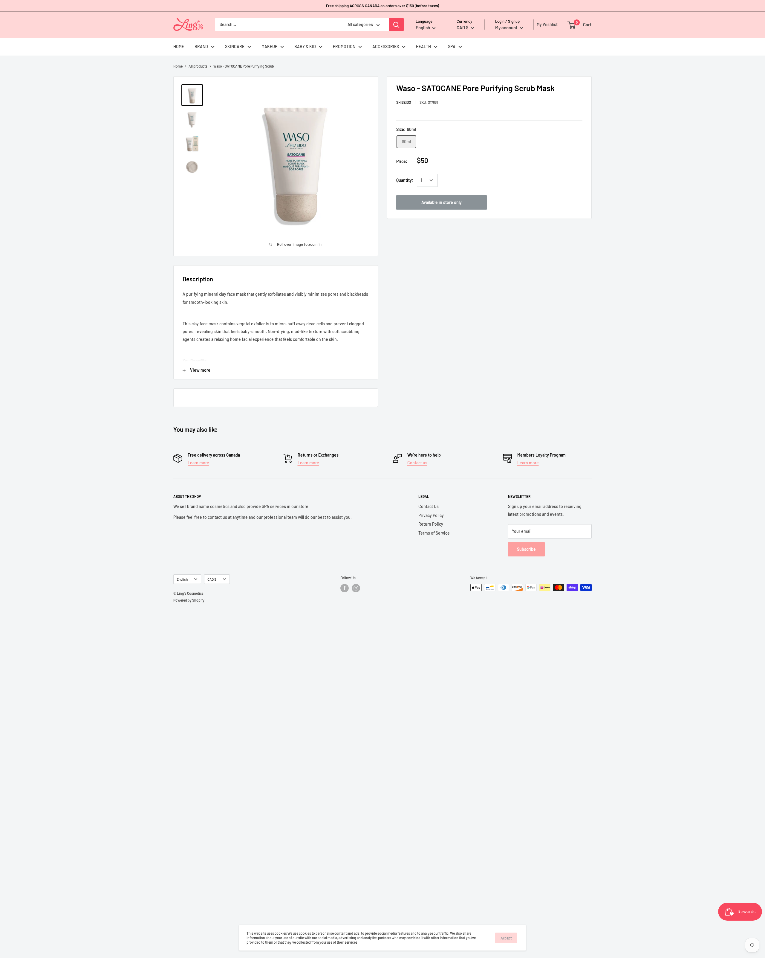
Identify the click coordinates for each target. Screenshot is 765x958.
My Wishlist (546, 24)
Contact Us (428, 506)
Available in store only (441, 202)
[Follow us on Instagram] (356, 588)
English (182, 579)
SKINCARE (234, 46)
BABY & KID (305, 46)
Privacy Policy (431, 515)
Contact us (417, 462)
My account (506, 27)
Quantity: (404, 180)
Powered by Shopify (188, 600)
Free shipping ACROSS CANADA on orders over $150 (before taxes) (382, 5)
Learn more (198, 462)
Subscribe (526, 549)
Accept (506, 938)
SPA (451, 46)
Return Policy (430, 524)
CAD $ (211, 579)
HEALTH (423, 46)
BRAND (201, 46)
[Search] (396, 24)
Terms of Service (434, 533)
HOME (178, 46)
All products (198, 66)
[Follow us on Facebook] (344, 588)
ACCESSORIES (385, 46)
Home (178, 66)
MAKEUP (269, 46)
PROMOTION (344, 46)
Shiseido (403, 102)
